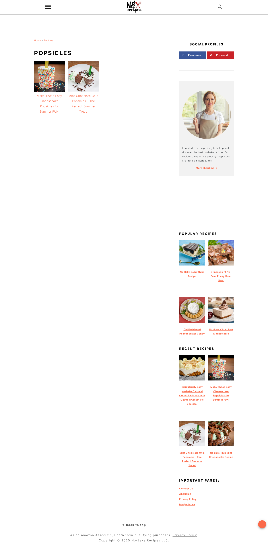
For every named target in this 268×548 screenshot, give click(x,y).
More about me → (206, 168)
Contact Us (186, 488)
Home (37, 40)
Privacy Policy (188, 499)
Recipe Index (187, 504)
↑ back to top (134, 525)
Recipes (48, 40)
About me (185, 494)
